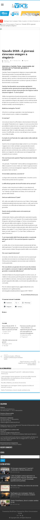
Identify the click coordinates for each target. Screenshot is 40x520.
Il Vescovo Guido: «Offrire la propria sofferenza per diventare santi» (13, 357)
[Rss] (17, 515)
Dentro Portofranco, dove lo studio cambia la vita (15, 390)
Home (3, 24)
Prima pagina (10, 24)
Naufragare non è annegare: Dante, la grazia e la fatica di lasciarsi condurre (23, 494)
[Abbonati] (20, 13)
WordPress (13, 511)
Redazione (6, 60)
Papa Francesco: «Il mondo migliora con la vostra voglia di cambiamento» (27, 362)
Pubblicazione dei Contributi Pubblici (10, 444)
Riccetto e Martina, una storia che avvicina (13, 382)
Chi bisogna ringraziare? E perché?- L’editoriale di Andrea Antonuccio (22, 469)
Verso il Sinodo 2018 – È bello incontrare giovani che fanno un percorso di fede (10, 327)
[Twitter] (20, 515)
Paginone (18, 24)
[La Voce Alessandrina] (20, 5)
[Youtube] (22, 515)
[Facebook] (19, 515)
